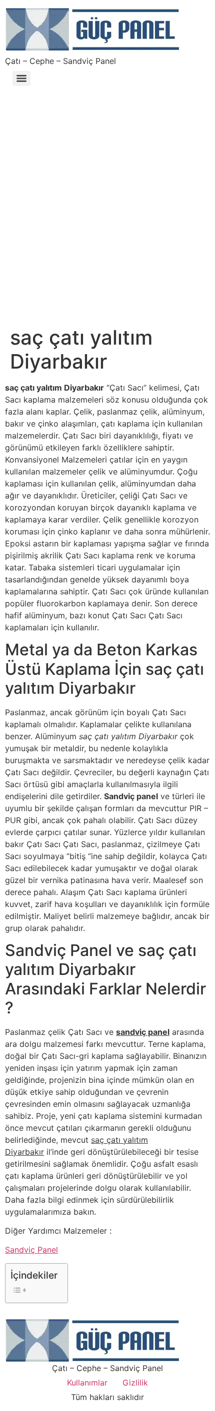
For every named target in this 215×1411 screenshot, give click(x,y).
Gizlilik (135, 1383)
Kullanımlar (87, 1383)
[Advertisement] (107, 201)
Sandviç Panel (31, 1250)
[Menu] (21, 78)
